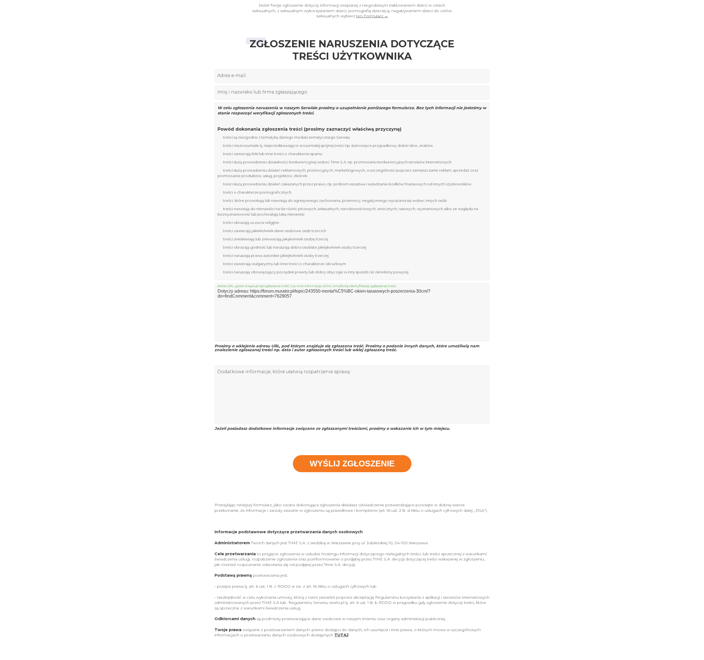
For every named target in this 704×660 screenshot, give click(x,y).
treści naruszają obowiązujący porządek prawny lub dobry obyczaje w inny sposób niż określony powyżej (315, 272)
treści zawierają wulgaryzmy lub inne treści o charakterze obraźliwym (284, 264)
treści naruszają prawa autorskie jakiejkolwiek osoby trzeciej (276, 255)
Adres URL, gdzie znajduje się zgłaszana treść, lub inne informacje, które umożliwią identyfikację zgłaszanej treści (306, 286)
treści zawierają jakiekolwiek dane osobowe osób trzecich (274, 231)
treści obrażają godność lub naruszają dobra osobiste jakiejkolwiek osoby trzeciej (294, 247)
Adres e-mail (231, 75)
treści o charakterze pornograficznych (257, 192)
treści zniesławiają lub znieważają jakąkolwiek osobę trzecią (275, 239)
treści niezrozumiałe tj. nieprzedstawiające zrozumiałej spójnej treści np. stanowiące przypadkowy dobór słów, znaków (328, 145)
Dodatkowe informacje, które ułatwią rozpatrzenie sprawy (283, 372)
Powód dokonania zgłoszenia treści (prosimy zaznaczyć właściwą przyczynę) (310, 129)
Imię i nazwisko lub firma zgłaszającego (262, 92)
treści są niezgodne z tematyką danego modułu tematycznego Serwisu (286, 137)
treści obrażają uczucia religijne (251, 222)
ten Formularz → (372, 15)
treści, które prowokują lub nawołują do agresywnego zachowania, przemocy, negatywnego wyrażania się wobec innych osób (335, 200)
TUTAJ (341, 634)
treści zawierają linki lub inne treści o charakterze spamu (272, 154)
